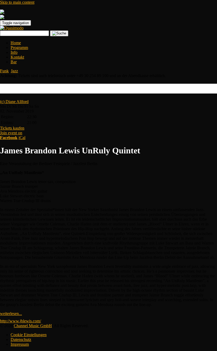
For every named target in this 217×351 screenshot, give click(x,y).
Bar (14, 62)
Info (14, 52)
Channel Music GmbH (33, 325)
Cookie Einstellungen (29, 334)
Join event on (11, 135)
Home (16, 43)
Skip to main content (17, 2)
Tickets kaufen (12, 128)
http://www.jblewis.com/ (20, 321)
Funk (4, 71)
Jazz (14, 71)
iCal (22, 137)
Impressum (20, 344)
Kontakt (17, 57)
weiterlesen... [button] (11, 313)
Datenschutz (21, 339)
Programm (19, 47)
